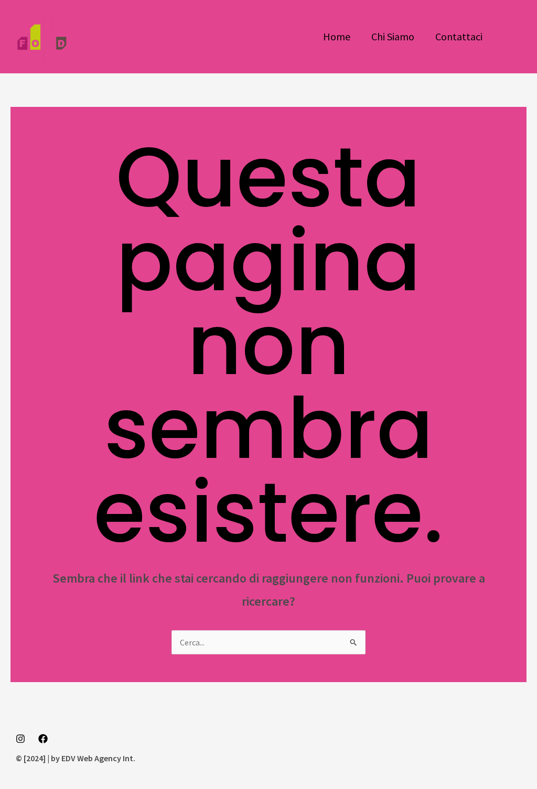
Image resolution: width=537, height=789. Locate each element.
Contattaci (458, 36)
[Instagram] (20, 738)
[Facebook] (43, 738)
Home (336, 36)
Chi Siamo (392, 36)
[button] (515, 36)
